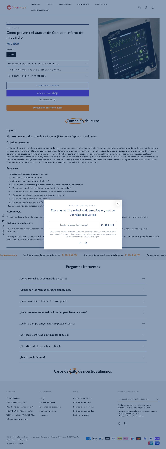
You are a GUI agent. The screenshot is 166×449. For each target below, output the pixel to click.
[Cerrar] (118, 204)
